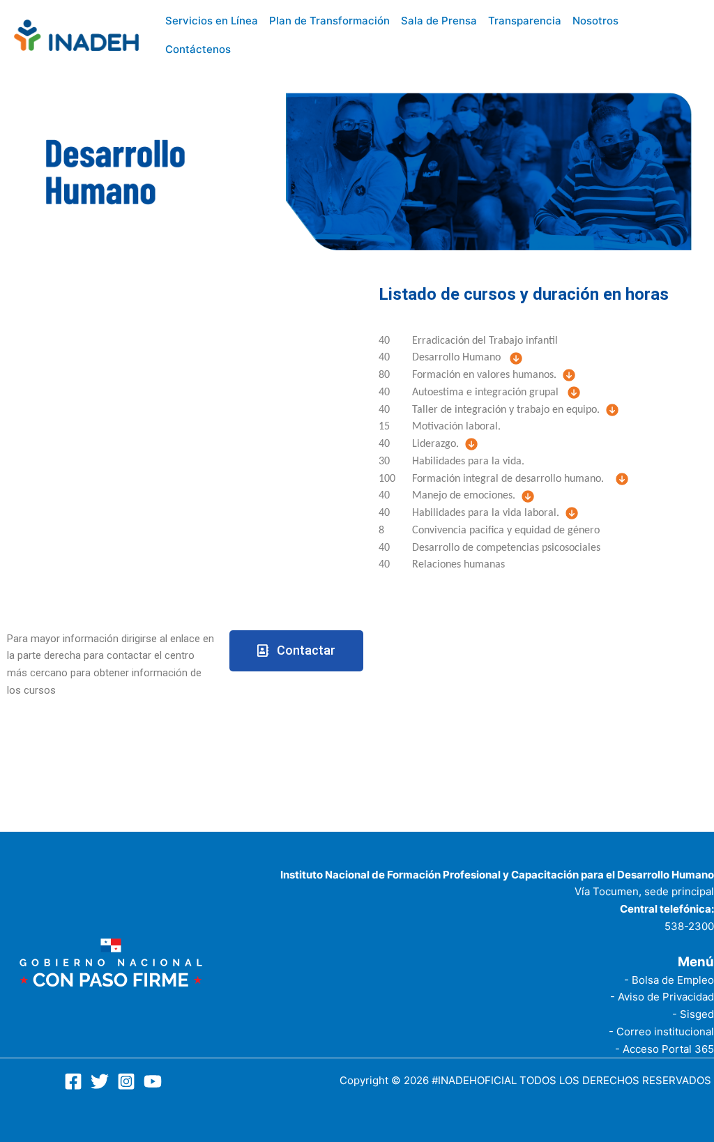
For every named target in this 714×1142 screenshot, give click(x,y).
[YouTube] (153, 1081)
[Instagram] (126, 1081)
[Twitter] (100, 1081)
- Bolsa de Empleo (669, 980)
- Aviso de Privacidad (662, 996)
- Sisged (693, 1014)
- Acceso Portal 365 (664, 1049)
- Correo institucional (661, 1031)
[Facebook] (73, 1081)
